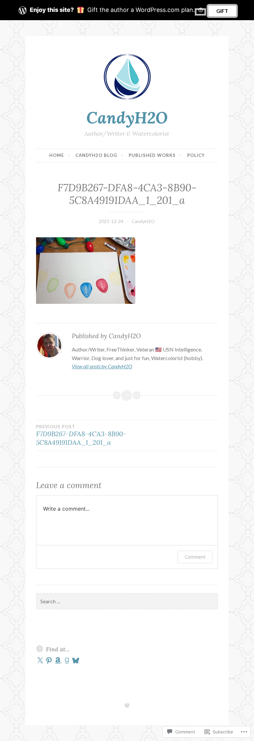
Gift (222, 11)
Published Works (152, 155)
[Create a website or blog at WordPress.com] (127, 705)
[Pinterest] (49, 661)
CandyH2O (127, 117)
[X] (40, 661)
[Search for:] (127, 601)
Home (56, 155)
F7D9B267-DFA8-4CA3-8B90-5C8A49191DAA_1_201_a (81, 435)
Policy (196, 155)
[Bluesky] (76, 661)
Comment (195, 557)
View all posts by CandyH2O (102, 366)
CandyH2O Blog (96, 155)
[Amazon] (58, 661)
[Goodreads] (67, 661)
